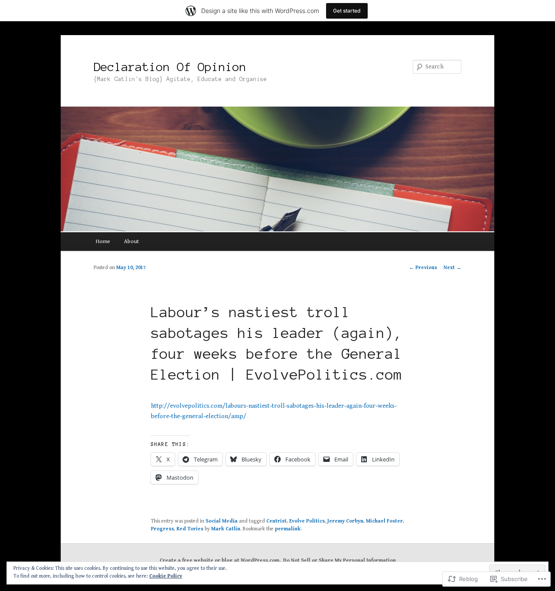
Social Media (222, 521)
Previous (423, 267)
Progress (162, 529)
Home (103, 241)
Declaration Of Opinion (170, 66)
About (131, 241)
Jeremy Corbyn (345, 521)
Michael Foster (384, 521)
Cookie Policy (165, 576)
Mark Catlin (225, 529)
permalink (287, 529)
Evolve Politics (307, 521)
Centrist (276, 521)
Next (452, 267)
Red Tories (189, 529)
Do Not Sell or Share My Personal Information (339, 560)
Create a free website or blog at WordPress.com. (220, 560)
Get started (347, 10)
